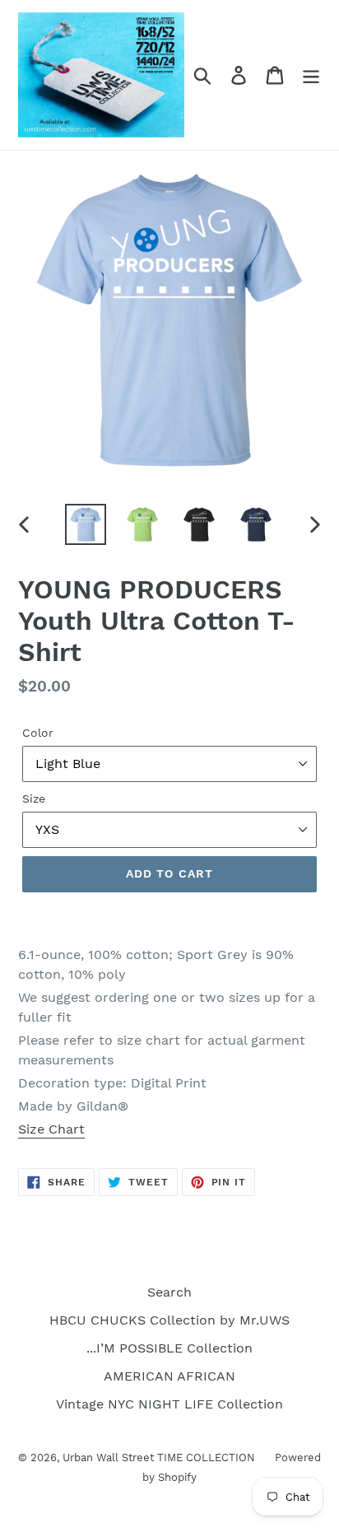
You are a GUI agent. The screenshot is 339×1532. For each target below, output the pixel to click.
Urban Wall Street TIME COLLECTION (160, 1457)
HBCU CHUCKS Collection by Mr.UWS (169, 1320)
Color (37, 732)
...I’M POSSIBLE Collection (169, 1348)
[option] (86, 524)
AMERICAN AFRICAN (169, 1376)
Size (33, 798)
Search (169, 1292)
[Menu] (311, 75)
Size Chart (51, 1129)
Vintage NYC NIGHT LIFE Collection (169, 1404)
